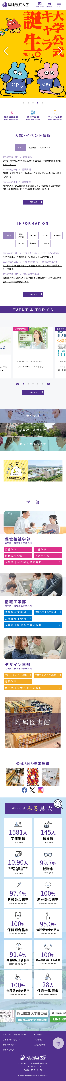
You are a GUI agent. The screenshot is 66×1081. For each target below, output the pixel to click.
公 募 (45, 235)
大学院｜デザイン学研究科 (23, 688)
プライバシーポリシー (12, 1039)
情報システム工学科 (45, 612)
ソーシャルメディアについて (15, 1034)
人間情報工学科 (16, 619)
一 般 (33, 235)
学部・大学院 (20, 235)
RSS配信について (41, 1034)
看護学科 (11, 549)
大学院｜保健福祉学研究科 (23, 562)
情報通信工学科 (16, 612)
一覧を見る (33, 202)
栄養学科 (41, 549)
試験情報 (32, 147)
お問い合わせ (39, 1044)
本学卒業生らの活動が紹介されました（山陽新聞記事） (29, 256)
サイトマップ (8, 1049)
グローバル (45, 243)
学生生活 (33, 243)
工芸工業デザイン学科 (45, 675)
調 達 (20, 243)
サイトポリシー (9, 1044)
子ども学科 (42, 556)
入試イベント (45, 147)
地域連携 (57, 235)
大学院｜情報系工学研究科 (23, 625)
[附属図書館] (32, 746)
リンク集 (38, 1039)
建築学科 (11, 681)
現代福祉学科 (14, 556)
